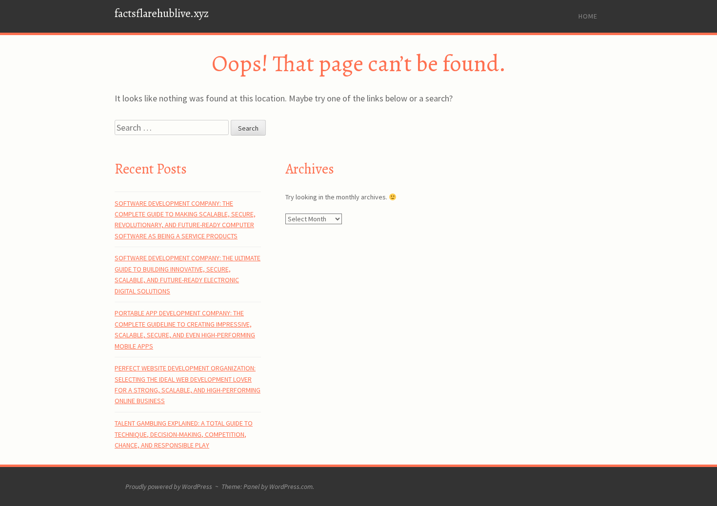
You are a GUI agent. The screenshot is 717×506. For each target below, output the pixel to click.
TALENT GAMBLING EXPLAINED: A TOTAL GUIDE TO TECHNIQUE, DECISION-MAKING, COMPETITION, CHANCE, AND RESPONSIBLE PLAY (184, 434)
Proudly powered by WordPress (168, 486)
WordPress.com (291, 486)
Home (588, 16)
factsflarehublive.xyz (162, 13)
